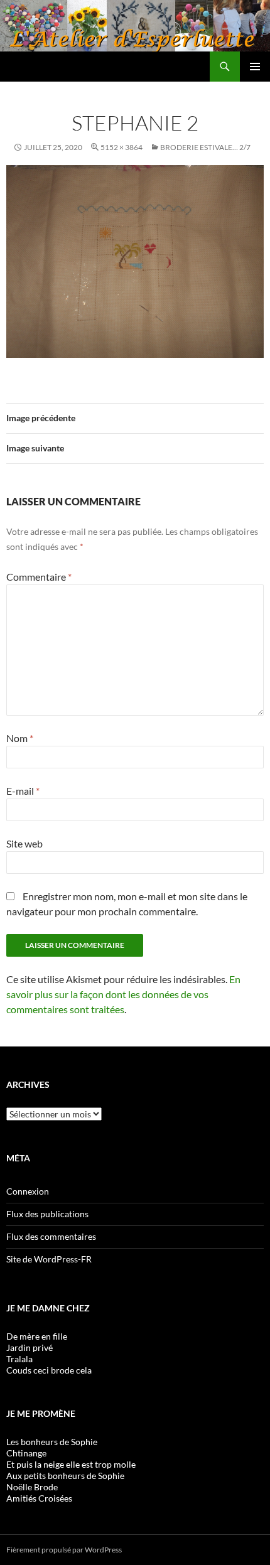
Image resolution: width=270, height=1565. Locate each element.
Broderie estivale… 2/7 (205, 147)
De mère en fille (36, 1336)
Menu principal (255, 66)
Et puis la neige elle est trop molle (71, 1464)
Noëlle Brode (32, 1487)
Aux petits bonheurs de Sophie (65, 1475)
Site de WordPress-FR (49, 1259)
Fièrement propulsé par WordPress (64, 1549)
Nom (19, 738)
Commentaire (39, 577)
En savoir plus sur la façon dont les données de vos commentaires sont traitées (123, 994)
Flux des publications (47, 1213)
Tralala (19, 1358)
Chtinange (26, 1453)
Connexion (27, 1191)
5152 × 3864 (121, 147)
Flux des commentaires (51, 1236)
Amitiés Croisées (39, 1498)
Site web (24, 843)
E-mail (23, 791)
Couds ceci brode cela (49, 1370)
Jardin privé (29, 1347)
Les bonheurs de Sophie (51, 1441)
